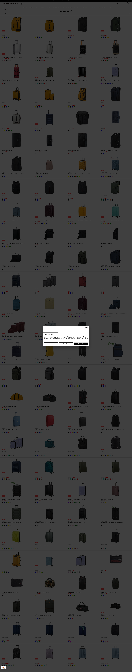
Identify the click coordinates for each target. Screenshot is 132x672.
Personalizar (65, 343)
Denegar (51, 343)
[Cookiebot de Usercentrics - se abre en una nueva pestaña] (83, 328)
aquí (63, 338)
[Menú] (5, 667)
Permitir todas (80, 343)
